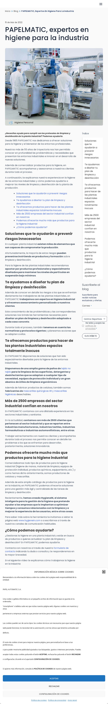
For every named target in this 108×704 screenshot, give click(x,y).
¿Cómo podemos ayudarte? (31, 227)
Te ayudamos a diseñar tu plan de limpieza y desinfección (92, 171)
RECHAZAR (54, 686)
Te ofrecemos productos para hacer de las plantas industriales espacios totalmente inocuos (44, 208)
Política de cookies (39, 700)
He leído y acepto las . (95, 326)
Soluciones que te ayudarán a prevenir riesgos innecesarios (92, 149)
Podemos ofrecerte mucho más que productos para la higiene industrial (91, 250)
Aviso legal (72, 700)
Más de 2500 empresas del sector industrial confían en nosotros (92, 223)
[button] (103, 571)
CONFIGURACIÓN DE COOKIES (54, 693)
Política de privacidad (57, 700)
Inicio (7, 11)
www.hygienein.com (29, 520)
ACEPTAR (54, 678)
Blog (16, 11)
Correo (87, 305)
